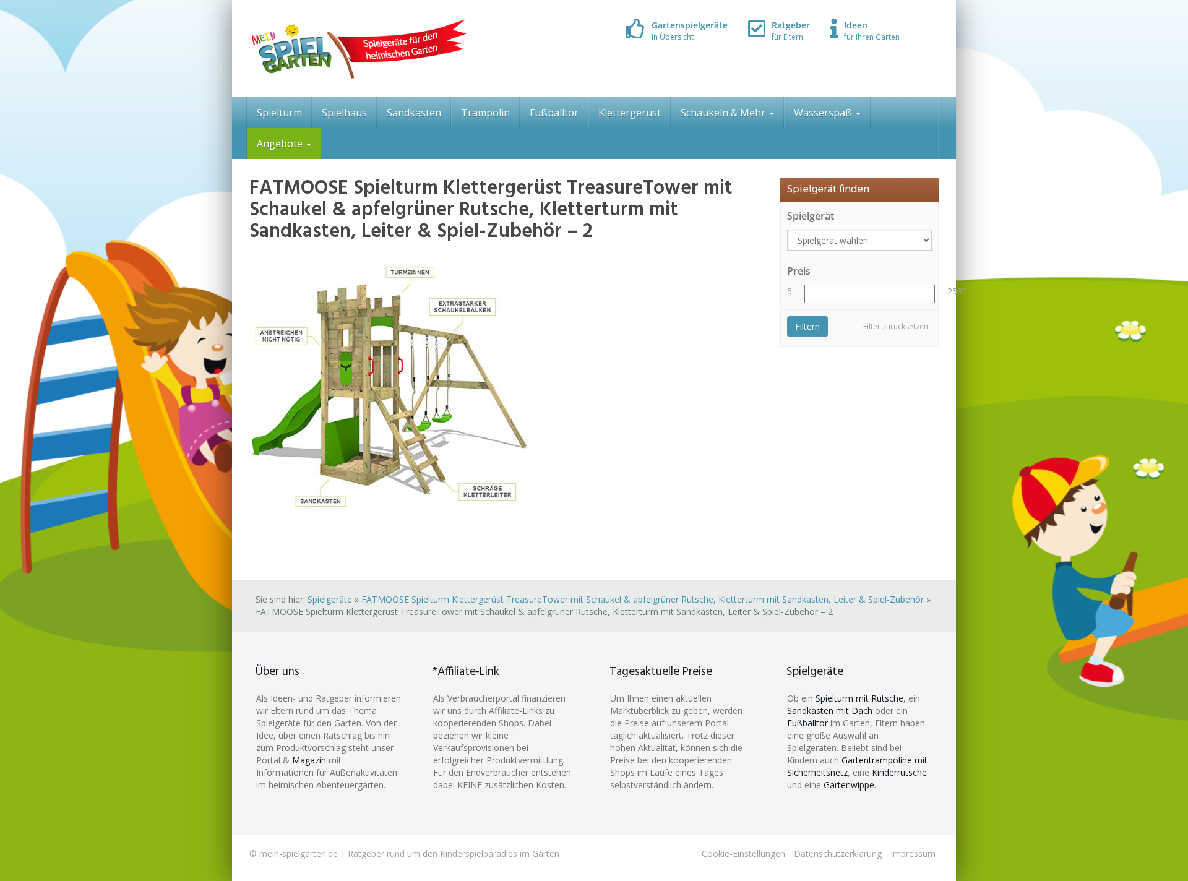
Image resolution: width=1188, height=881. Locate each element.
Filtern (807, 326)
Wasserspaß (824, 112)
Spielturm (279, 112)
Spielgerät (810, 216)
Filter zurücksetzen (895, 326)
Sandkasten (414, 112)
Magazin (309, 760)
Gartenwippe (849, 785)
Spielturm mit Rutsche (859, 698)
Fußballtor (554, 112)
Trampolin (485, 112)
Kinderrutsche (899, 772)
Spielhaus (344, 112)
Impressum (913, 853)
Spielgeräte (330, 599)
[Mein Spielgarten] (358, 49)
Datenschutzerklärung (838, 853)
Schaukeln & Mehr (724, 112)
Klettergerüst (629, 112)
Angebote (281, 143)
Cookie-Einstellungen (743, 853)
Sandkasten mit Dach (829, 710)
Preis (799, 271)
